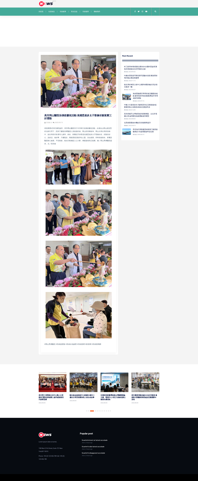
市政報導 (63, 11)
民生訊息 (74, 11)
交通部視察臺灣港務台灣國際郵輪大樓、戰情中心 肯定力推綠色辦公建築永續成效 (82, 397)
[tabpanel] (53, 387)
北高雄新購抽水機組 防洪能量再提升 (137, 123)
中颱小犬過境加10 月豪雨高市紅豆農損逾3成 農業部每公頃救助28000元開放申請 (140, 106)
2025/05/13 (59, 122)
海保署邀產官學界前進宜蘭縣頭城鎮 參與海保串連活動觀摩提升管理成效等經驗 (145, 95)
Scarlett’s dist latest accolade (93, 446)
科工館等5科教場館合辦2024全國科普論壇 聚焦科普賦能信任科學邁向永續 (140, 68)
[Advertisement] (99, 31)
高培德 (48, 122)
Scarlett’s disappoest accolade (93, 453)
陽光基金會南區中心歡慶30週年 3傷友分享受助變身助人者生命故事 (51, 396)
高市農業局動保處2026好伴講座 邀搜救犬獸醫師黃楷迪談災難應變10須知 (113, 397)
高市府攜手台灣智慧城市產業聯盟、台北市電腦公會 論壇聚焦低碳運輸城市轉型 (140, 115)
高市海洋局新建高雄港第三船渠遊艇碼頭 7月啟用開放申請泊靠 (145, 130)
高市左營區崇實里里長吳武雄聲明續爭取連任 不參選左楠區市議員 (143, 396)
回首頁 (41, 11)
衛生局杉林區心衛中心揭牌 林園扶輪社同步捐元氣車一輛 (140, 86)
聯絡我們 (97, 11)
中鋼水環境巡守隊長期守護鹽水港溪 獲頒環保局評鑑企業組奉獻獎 (140, 77)
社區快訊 (51, 11)
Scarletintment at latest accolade (94, 440)
